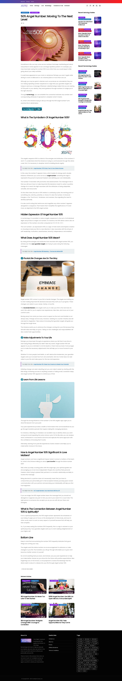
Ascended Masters (29, 308)
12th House (95, 643)
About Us (23, 1)
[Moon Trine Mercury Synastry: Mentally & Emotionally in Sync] (97, 43)
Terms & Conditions (54, 650)
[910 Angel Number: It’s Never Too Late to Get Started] (34, 586)
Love (42, 5)
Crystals (80, 649)
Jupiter (84, 652)
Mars (96, 654)
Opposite (88, 658)
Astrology (36, 5)
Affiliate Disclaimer (53, 647)
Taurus (89, 666)
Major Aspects (88, 654)
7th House (87, 641)
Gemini (79, 652)
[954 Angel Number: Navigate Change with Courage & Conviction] (34, 610)
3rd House (94, 639)
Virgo (84, 671)
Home (31, 5)
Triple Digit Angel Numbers (27, 569)
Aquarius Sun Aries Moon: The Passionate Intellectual (85, 23)
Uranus (94, 669)
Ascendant (92, 645)
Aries (86, 645)
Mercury (80, 656)
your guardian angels (38, 244)
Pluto (79, 660)
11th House (87, 643)
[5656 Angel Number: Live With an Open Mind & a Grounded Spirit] (61, 586)
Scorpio (94, 662)
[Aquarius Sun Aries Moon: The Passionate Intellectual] (97, 20)
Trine (95, 666)
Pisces (93, 658)
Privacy (28, 1)
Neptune (91, 656)
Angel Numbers (34, 12)
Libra (94, 652)
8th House (94, 641)
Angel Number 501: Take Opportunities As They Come (59, 621)
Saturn (87, 662)
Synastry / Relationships (84, 31)
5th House (80, 641)
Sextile (79, 664)
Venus (79, 671)
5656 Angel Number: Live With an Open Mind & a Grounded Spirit (61, 597)
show (39, 109)
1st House (80, 639)
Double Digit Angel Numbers (91, 649)
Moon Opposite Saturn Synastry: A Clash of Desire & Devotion (84, 35)
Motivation (67, 5)
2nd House (87, 639)
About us (51, 641)
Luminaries (80, 654)
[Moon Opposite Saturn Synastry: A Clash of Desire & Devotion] (97, 32)
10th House (80, 643)
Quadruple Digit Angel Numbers (90, 660)
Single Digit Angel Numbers (89, 664)
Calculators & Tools (58, 5)
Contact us (51, 639)
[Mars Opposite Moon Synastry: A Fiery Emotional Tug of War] (97, 55)
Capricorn (86, 647)
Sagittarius (80, 662)
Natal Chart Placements (84, 19)
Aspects (81, 29)
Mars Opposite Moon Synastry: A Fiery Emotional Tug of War (84, 58)
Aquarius (80, 645)
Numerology (48, 5)
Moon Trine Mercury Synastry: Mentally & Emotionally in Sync (84, 46)
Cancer (79, 647)
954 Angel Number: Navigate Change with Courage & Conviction (31, 622)
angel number (51, 175)
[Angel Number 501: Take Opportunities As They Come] (61, 610)
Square (79, 666)
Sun (84, 666)
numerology (30, 94)
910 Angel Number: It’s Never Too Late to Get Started (33, 597)
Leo (90, 652)
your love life (51, 461)
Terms (32, 1)
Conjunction (95, 647)
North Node (80, 658)
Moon (86, 656)
